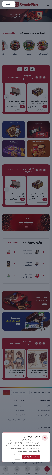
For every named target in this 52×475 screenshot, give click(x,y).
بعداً (17, 457)
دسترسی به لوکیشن (31, 457)
